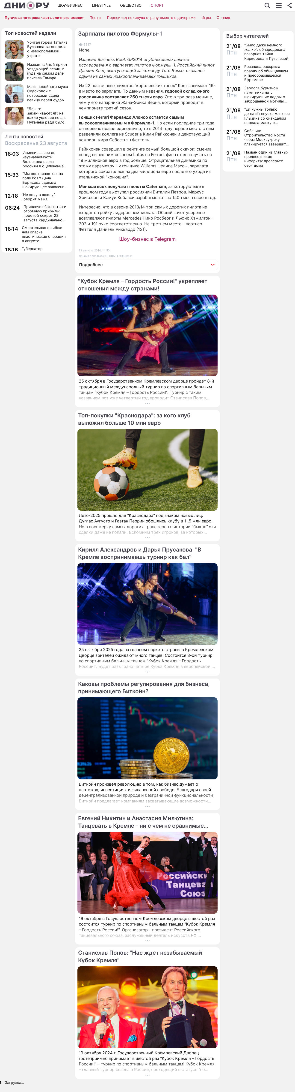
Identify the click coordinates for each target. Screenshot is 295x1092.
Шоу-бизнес (70, 5)
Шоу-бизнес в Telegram (147, 239)
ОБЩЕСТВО (131, 5)
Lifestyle (101, 5)
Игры (206, 17)
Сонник (223, 17)
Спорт (157, 5)
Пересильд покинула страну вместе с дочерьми (151, 17)
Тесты (95, 17)
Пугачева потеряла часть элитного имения (44, 17)
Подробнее (91, 264)
